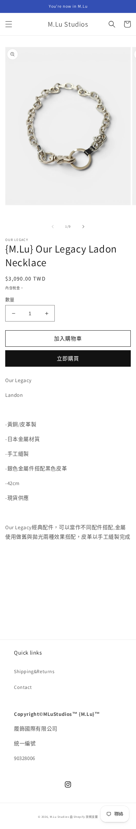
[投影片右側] (83, 226)
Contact (23, 687)
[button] (8, 24)
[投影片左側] (52, 226)
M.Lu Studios (59, 816)
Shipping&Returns (34, 671)
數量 (10, 300)
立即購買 (68, 358)
